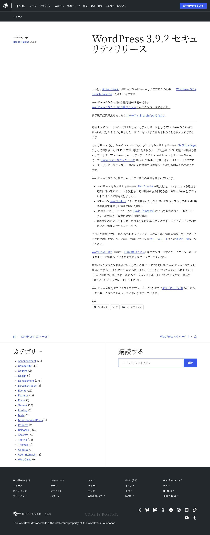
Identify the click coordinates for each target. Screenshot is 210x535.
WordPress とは (21, 480)
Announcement (27, 361)
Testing (22, 439)
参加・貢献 (131, 480)
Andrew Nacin (110, 89)
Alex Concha (145, 186)
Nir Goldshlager (187, 145)
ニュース (17, 16)
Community (25, 366)
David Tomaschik (143, 211)
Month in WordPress (30, 420)
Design (22, 375)
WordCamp (24, 459)
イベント (130, 485)
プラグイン (56, 490)
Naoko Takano (21, 41)
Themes (23, 444)
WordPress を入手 (193, 5)
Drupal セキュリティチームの (118, 160)
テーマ (54, 485)
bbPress (169, 490)
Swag (129, 495)
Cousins (22, 370)
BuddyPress (171, 495)
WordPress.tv (96, 495)
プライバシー (20, 495)
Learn (91, 480)
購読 (190, 362)
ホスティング (20, 490)
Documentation (27, 385)
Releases (23, 430)
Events (22, 390)
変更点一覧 (182, 238)
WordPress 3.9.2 (102, 252)
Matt (166, 485)
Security (23, 435)
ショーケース (57, 480)
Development (26, 380)
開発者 (91, 490)
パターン (55, 495)
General (22, 405)
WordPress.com (173, 480)
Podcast (23, 425)
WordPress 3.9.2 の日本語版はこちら (114, 107)
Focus (21, 400)
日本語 (47, 514)
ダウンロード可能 (172, 288)
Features (23, 395)
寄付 (129, 490)
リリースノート (159, 238)
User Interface (27, 454)
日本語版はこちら (134, 252)
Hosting (22, 410)
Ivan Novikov (118, 201)
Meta (21, 415)
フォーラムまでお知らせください (145, 115)
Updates (23, 449)
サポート (92, 485)
